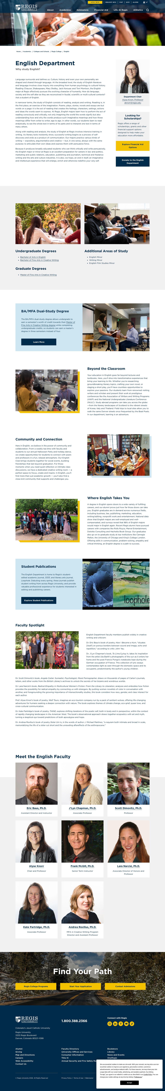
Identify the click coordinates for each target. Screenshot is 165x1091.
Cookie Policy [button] (147, 1074)
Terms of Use (78, 1078)
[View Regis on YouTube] (126, 1023)
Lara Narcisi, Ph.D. (128, 866)
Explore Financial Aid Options (132, 146)
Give (128, 2)
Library (111, 1052)
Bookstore (112, 1049)
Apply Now (95, 2)
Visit (121, 2)
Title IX (65, 1058)
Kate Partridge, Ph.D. (36, 927)
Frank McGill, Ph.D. (82, 866)
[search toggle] (148, 10)
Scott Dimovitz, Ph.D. (128, 808)
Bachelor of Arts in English (33, 257)
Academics (27, 51)
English (66, 51)
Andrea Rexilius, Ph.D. (82, 927)
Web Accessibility (24, 1061)
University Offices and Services (76, 1052)
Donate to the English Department (133, 161)
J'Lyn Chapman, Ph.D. (82, 808)
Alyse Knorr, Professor (132, 99)
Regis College (56, 51)
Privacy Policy (66, 1078)
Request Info (110, 2)
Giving (18, 1052)
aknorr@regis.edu (132, 102)
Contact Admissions (125, 986)
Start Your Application (81, 986)
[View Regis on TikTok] (132, 1023)
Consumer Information (72, 1055)
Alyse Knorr (36, 866)
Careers (19, 1058)
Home (18, 51)
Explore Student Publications (38, 600)
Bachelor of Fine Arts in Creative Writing (39, 260)
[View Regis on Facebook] (120, 1023)
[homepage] (26, 8)
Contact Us (20, 1064)
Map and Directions (25, 1055)
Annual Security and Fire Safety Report (80, 1061)
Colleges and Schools (41, 51)
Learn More (38, 342)
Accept (129, 1083)
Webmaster (89, 1078)
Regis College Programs (36, 986)
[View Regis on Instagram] (109, 1023)
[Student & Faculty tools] (145, 2)
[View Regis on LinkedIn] (115, 1023)
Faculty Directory (70, 1049)
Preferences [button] (138, 1077)
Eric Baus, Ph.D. (36, 808)
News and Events (115, 1055)
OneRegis (112, 1058)
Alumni (135, 2)
